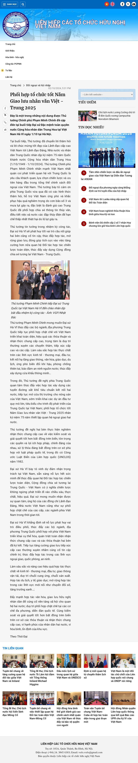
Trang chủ (10, 44)
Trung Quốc (23, 155)
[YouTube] (133, 4)
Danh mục (12, 4)
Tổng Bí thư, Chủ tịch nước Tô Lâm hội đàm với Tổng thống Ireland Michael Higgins (42, 678)
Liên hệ (8, 77)
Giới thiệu (9, 50)
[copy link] (5, 122)
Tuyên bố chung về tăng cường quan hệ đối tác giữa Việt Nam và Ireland (14, 676)
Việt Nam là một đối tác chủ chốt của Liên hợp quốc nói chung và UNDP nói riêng (123, 676)
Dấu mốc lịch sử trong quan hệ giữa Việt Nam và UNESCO (69, 674)
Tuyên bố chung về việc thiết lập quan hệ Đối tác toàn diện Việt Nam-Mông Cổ (42, 713)
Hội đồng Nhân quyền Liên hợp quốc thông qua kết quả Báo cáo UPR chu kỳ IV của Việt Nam (123, 715)
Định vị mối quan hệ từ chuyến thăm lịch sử (95, 674)
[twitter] (128, 4)
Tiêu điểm (87, 102)
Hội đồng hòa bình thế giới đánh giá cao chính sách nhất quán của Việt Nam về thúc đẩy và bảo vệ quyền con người (69, 717)
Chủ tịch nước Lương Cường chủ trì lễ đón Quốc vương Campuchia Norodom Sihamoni (116, 115)
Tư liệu (7, 70)
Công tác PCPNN (13, 64)
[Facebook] (122, 4)
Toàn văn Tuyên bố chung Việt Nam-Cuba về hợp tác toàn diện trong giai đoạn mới (96, 715)
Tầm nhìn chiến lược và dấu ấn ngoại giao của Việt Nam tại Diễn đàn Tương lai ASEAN (106, 176)
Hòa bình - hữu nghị (14, 57)
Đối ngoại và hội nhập (38, 85)
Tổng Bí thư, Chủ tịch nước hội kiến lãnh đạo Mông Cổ (14, 712)
